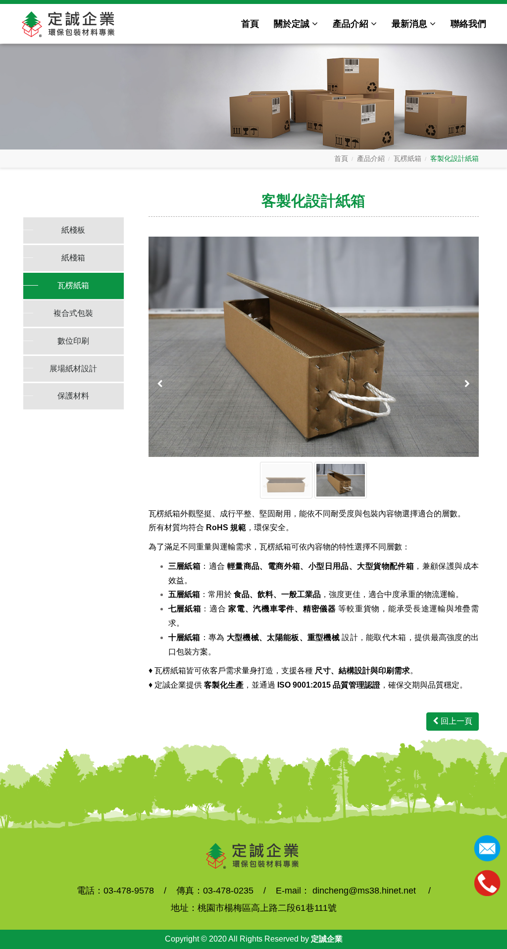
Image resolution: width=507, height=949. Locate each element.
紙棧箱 (73, 257)
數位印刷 (73, 341)
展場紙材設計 (73, 368)
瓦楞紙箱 (407, 158)
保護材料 (73, 396)
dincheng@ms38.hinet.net (364, 891)
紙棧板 (73, 230)
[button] (160, 384)
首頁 (250, 24)
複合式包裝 (73, 313)
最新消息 (409, 24)
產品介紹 (350, 24)
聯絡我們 (468, 24)
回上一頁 (456, 721)
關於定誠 (291, 24)
